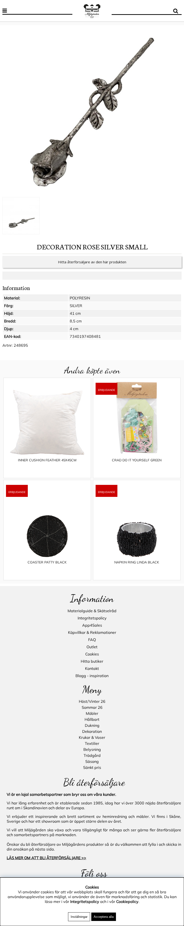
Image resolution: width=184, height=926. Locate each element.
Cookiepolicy (127, 901)
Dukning (92, 725)
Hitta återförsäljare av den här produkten (92, 261)
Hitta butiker (92, 661)
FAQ (92, 639)
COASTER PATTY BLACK (47, 562)
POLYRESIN (80, 298)
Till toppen (9, 22)
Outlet (92, 646)
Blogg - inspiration (92, 675)
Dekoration (92, 731)
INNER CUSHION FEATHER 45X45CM (47, 460)
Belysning (92, 749)
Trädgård (92, 755)
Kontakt (92, 668)
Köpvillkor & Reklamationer (92, 632)
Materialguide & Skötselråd (92, 610)
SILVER (76, 305)
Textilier (92, 743)
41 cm (75, 313)
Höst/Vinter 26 (92, 701)
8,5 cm (76, 321)
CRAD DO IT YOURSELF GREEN (136, 460)
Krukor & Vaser (92, 737)
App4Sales (92, 625)
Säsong (92, 761)
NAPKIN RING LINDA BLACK (136, 562)
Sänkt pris (92, 767)
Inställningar (79, 917)
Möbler (92, 713)
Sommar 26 (92, 707)
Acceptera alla (104, 917)
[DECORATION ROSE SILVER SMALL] (92, 112)
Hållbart (92, 719)
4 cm (74, 328)
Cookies (92, 654)
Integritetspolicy (92, 618)
